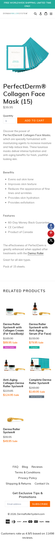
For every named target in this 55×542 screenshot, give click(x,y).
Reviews (37, 466)
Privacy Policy (27, 478)
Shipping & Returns (18, 483)
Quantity (8, 115)
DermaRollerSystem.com (31, 513)
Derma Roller (36, 253)
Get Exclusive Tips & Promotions (28, 495)
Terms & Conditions (27, 472)
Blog (25, 466)
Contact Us (42, 483)
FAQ (15, 466)
